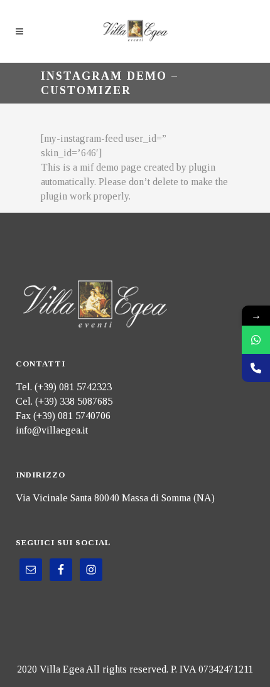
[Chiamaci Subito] (256, 368)
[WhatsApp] (256, 340)
